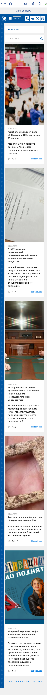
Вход (3, 3)
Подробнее (36, 159)
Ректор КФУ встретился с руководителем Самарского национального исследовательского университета (23, 393)
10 (30, 681)
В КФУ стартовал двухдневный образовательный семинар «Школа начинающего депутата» (23, 255)
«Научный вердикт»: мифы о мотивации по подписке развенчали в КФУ (24, 634)
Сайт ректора (23, 10)
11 (34, 681)
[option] (23, 11)
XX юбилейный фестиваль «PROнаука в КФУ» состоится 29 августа (24, 135)
